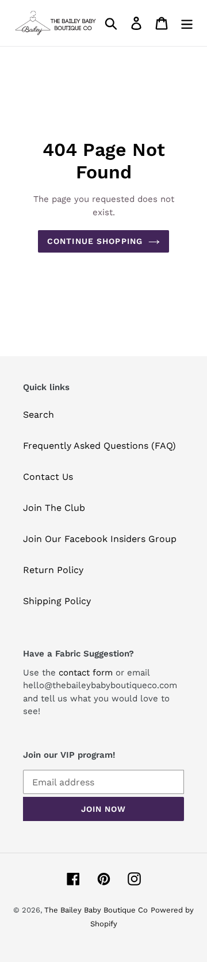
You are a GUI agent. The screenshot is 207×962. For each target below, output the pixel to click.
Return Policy (53, 569)
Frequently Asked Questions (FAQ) (99, 445)
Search (38, 414)
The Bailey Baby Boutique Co (96, 910)
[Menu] (187, 23)
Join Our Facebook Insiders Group (100, 538)
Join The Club (54, 507)
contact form (86, 672)
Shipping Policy (57, 600)
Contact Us (48, 476)
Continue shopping (95, 241)
